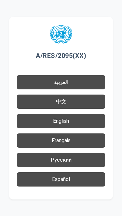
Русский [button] (61, 160)
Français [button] (61, 140)
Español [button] (61, 179)
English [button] (61, 121)
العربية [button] (61, 82)
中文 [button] (61, 101)
